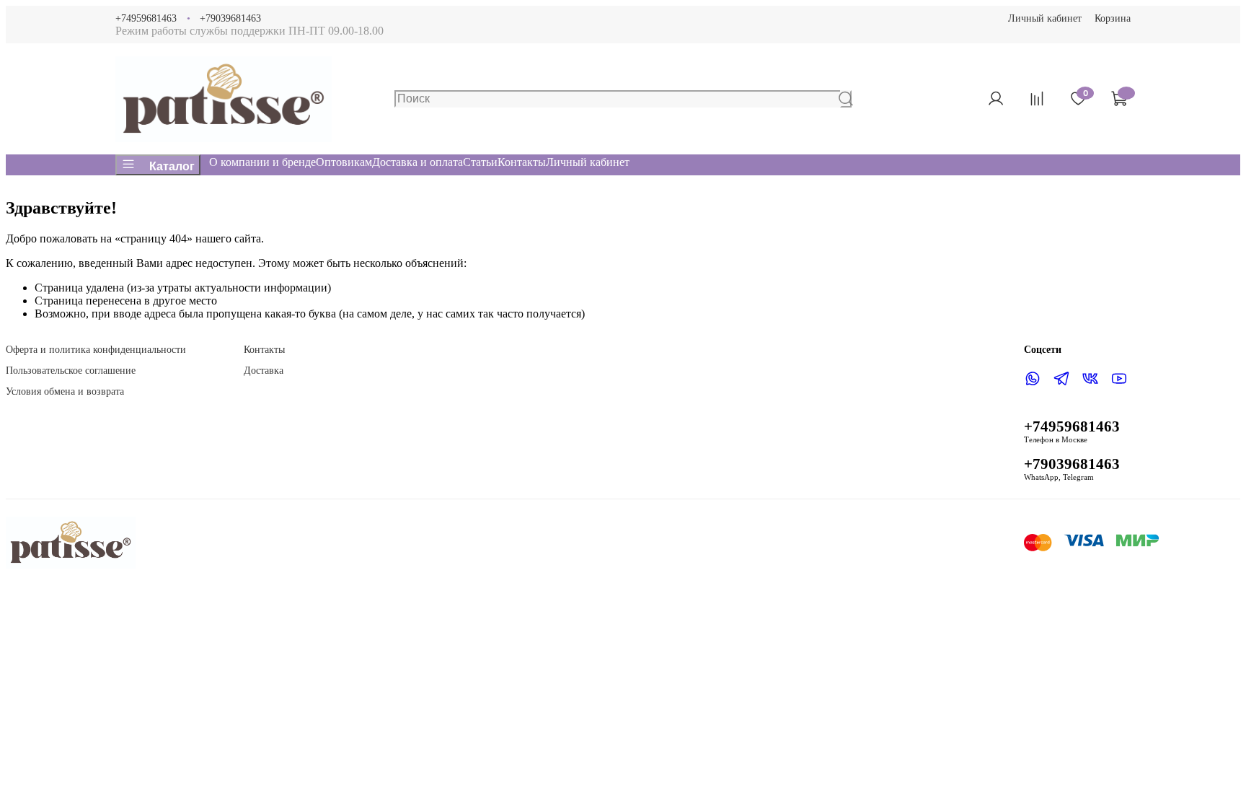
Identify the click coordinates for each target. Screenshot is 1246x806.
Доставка (263, 370)
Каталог (172, 166)
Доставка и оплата (417, 162)
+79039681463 (230, 18)
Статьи (480, 162)
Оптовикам (344, 162)
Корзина (1113, 18)
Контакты (522, 162)
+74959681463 (146, 18)
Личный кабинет (1045, 18)
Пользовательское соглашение (71, 370)
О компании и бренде (262, 162)
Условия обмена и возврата (65, 391)
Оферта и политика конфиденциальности (96, 349)
